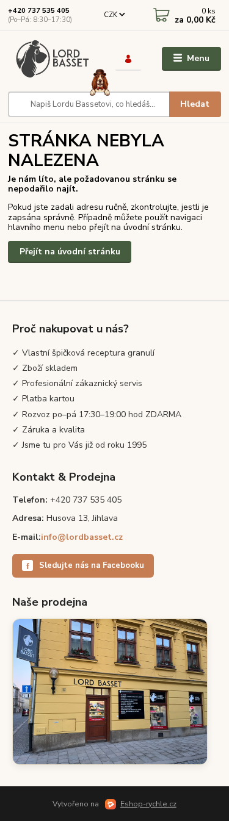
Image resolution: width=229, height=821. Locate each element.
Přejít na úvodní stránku (70, 251)
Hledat (194, 104)
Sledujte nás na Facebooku (85, 566)
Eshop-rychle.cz (148, 804)
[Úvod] (52, 59)
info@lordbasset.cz (82, 537)
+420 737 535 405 (39, 10)
